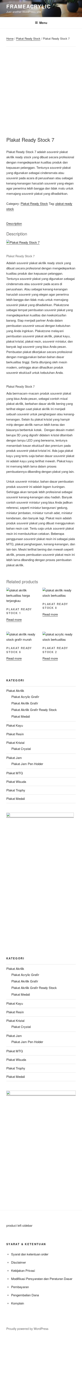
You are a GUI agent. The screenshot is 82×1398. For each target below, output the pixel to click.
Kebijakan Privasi (23, 1270)
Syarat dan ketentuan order (29, 1254)
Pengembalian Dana (25, 1295)
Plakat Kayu (14, 725)
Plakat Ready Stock (28, 38)
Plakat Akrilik (15, 690)
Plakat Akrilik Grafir (24, 703)
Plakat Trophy (15, 790)
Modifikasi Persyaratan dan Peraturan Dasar (41, 1278)
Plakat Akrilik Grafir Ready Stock (34, 709)
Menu (43, 23)
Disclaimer (18, 1262)
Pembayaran (20, 1287)
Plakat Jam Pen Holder (27, 763)
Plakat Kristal (15, 742)
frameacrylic (28, 6)
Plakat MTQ (14, 773)
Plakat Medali (20, 716)
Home (9, 38)
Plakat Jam (14, 757)
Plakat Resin (15, 734)
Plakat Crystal (21, 748)
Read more (14, 619)
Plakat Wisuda (16, 781)
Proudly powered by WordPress (27, 1329)
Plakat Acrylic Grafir (25, 696)
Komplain (17, 1303)
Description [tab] (14, 223)
